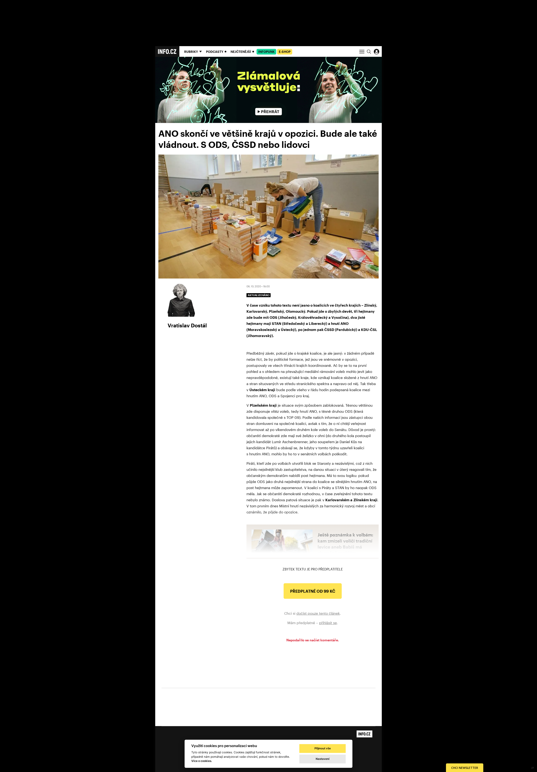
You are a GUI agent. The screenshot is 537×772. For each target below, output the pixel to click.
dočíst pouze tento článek (318, 613)
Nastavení (322, 758)
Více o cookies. (201, 761)
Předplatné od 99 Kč (312, 591)
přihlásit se (328, 623)
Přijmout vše (322, 748)
